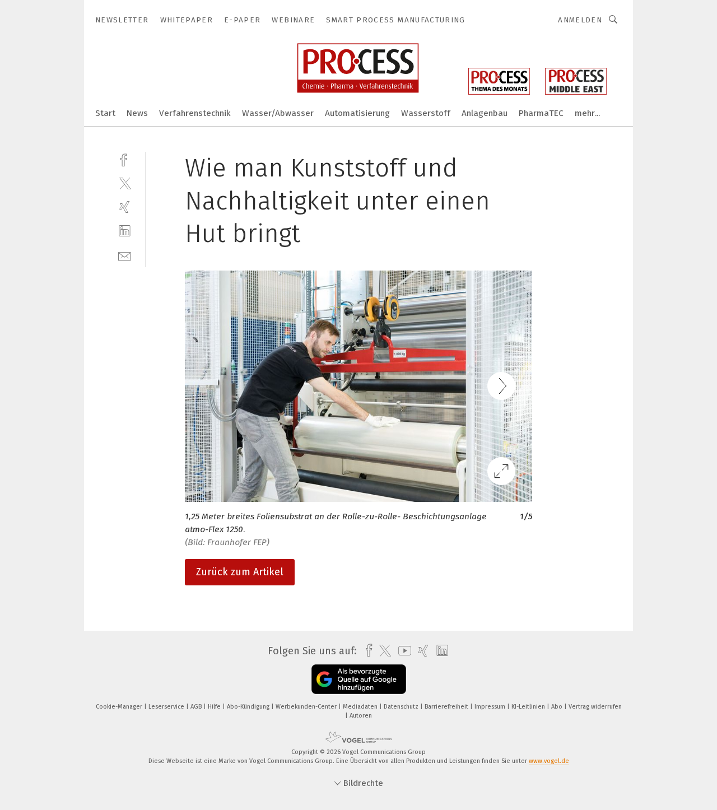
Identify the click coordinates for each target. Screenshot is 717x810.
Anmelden (580, 20)
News (137, 113)
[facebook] (125, 159)
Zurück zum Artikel (239, 572)
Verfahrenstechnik (195, 113)
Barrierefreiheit (447, 706)
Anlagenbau (485, 113)
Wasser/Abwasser (278, 113)
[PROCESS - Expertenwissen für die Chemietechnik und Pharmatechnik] (105, 112)
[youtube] (402, 651)
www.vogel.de (549, 761)
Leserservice (167, 706)
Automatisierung (357, 113)
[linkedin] (125, 231)
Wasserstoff (425, 113)
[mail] (125, 255)
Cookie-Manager (120, 706)
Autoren (361, 715)
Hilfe (215, 706)
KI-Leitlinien (529, 706)
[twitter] (125, 183)
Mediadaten (361, 706)
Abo (557, 706)
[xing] (125, 207)
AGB (196, 706)
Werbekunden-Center (307, 706)
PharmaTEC (541, 113)
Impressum (490, 706)
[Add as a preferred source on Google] (358, 679)
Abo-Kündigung (249, 706)
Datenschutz (402, 706)
